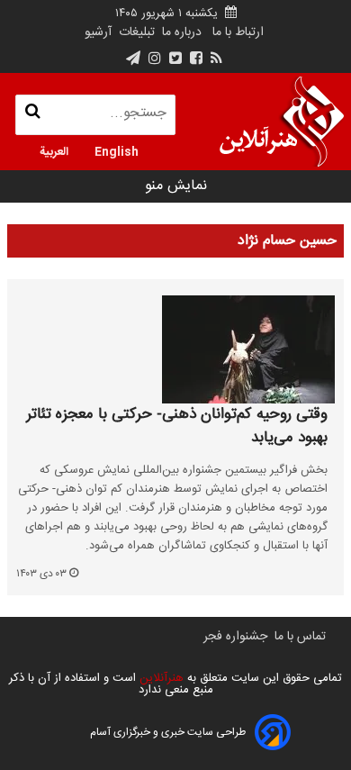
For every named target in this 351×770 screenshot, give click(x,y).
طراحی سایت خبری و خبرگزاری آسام (168, 732)
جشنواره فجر (235, 637)
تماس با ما (300, 637)
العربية (54, 150)
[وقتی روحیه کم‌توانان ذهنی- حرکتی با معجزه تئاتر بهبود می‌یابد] (175, 349)
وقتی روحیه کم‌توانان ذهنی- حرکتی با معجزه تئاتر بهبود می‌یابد (177, 426)
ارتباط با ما (238, 32)
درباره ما (181, 32)
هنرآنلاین (160, 678)
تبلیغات (135, 32)
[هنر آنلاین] (282, 122)
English (116, 150)
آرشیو (98, 32)
